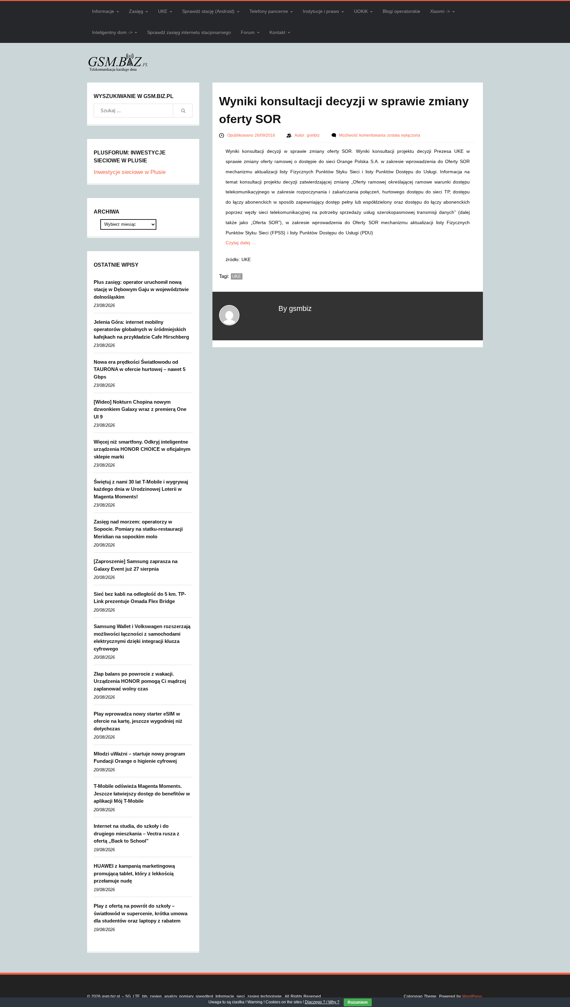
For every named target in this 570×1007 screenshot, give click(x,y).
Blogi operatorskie (401, 11)
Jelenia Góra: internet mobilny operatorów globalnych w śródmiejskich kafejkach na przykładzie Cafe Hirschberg (141, 329)
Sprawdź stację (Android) (208, 11)
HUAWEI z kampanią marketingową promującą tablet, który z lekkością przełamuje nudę (134, 873)
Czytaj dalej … (241, 242)
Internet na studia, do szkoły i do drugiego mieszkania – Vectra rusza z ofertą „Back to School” (136, 833)
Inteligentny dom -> (112, 32)
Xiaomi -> (440, 11)
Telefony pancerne (268, 11)
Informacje (103, 11)
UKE (162, 11)
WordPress (472, 996)
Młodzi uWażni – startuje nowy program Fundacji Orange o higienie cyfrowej (139, 757)
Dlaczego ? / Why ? (322, 1002)
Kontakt (277, 32)
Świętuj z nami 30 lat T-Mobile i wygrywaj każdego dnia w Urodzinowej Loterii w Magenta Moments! (141, 489)
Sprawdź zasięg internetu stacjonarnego (189, 32)
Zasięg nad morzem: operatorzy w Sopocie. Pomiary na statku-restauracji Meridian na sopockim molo (138, 529)
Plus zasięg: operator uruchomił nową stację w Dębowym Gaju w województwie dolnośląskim (141, 289)
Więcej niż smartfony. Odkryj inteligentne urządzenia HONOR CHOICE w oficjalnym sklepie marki (142, 449)
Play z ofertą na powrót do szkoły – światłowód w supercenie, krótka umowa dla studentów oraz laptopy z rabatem (140, 913)
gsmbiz (314, 135)
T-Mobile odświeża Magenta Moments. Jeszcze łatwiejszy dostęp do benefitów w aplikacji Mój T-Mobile (142, 793)
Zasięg (136, 11)
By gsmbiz (295, 308)
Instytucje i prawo (321, 11)
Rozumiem (358, 1002)
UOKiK (361, 11)
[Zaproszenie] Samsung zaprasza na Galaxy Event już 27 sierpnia (135, 565)
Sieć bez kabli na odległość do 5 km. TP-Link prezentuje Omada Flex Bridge (140, 597)
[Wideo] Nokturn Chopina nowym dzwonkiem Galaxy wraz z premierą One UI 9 (140, 409)
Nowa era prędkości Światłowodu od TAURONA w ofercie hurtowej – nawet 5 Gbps (139, 369)
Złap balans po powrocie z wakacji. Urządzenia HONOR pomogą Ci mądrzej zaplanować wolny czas (140, 681)
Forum (248, 32)
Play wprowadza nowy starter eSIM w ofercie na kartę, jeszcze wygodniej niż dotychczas (138, 721)
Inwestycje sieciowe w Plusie (130, 172)
